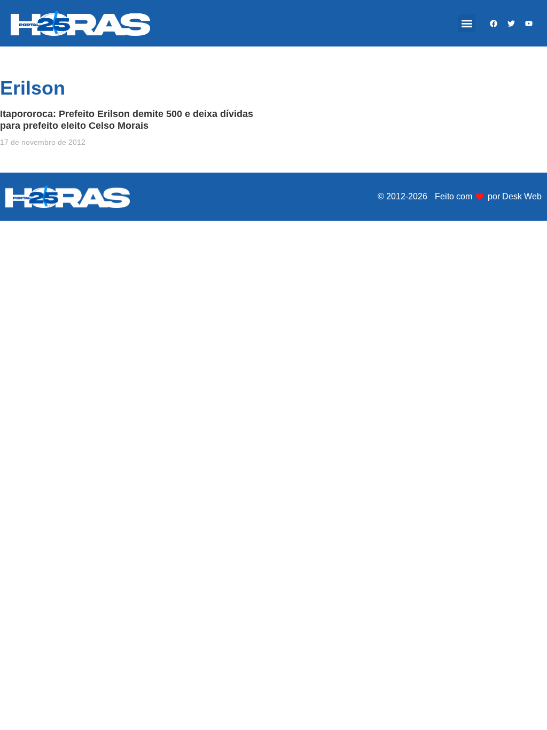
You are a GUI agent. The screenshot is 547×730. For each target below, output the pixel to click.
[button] (466, 23)
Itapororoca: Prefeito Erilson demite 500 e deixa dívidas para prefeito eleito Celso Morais (126, 119)
